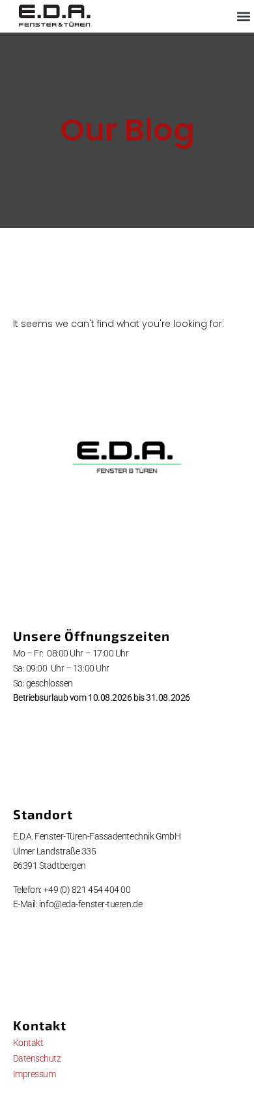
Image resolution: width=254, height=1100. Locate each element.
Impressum (34, 1074)
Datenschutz (37, 1058)
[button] (243, 16)
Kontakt (28, 1042)
